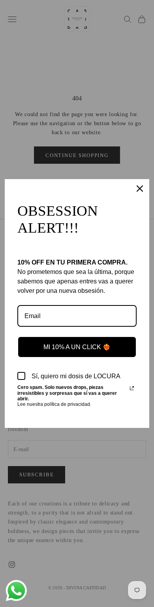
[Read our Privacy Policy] (132, 388)
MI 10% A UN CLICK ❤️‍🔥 (77, 347)
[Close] (139, 188)
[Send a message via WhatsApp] (16, 590)
